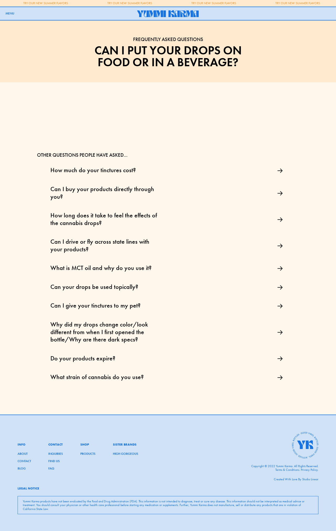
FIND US (54, 461)
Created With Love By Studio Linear (296, 479)
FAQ (51, 468)
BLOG (22, 468)
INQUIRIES (55, 454)
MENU (10, 13)
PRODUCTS (87, 454)
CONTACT (24, 461)
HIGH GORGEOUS (125, 454)
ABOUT (23, 454)
